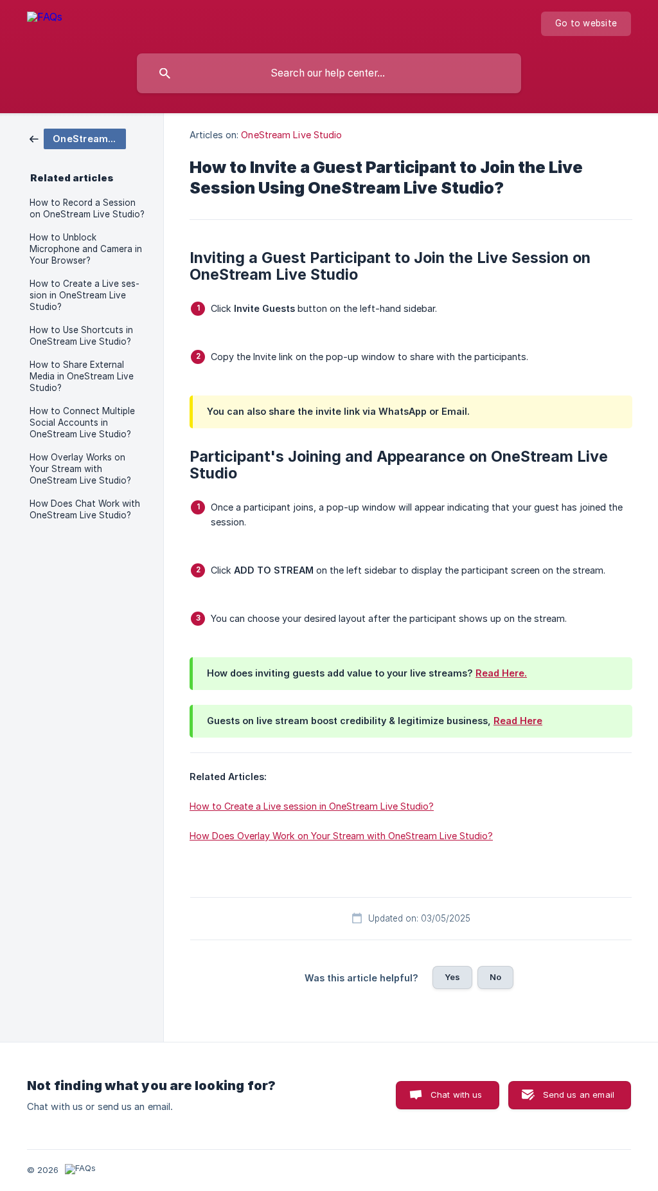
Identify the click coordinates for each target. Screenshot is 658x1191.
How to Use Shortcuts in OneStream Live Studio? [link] (81, 336)
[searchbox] (329, 73)
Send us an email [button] (578, 1094)
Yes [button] (452, 977)
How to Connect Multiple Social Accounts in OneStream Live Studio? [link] (82, 422)
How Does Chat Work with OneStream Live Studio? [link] (85, 509)
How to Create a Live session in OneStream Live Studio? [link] (84, 295)
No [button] (495, 977)
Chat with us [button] (457, 1094)
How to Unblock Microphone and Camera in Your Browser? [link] (86, 249)
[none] (44, 23)
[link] (78, 138)
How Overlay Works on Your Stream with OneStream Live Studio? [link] (80, 469)
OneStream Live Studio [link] (291, 134)
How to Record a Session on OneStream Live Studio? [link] (87, 208)
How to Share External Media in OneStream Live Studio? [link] (82, 376)
